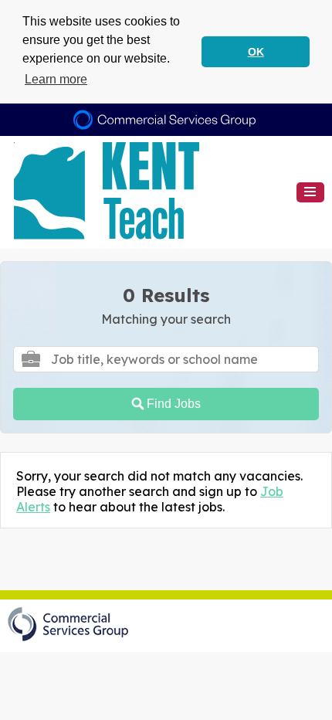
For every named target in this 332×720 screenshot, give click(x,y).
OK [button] (256, 52)
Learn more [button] (56, 79)
